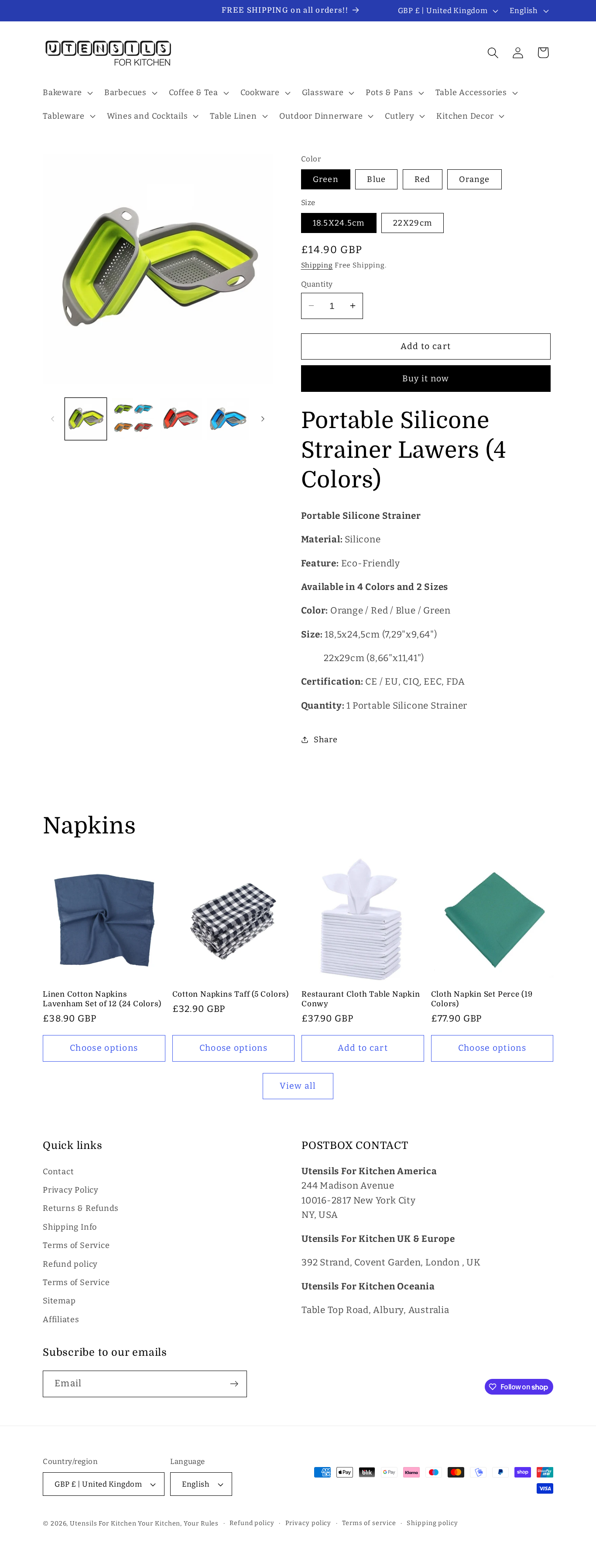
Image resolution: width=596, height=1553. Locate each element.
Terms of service (369, 1523)
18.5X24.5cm (339, 222)
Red (422, 179)
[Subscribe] (234, 1384)
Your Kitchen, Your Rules (178, 1523)
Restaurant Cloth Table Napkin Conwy (360, 999)
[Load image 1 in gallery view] (86, 419)
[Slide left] (52, 419)
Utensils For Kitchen (103, 1523)
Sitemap (59, 1301)
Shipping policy (432, 1523)
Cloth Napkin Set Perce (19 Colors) (482, 999)
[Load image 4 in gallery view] (228, 419)
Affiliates (61, 1319)
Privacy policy (308, 1523)
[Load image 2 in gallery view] (133, 419)
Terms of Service (76, 1245)
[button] (66, 93)
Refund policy (70, 1264)
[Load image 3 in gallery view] (181, 419)
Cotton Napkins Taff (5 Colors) (230, 994)
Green (326, 179)
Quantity (317, 283)
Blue (376, 179)
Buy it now (425, 378)
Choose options (104, 1048)
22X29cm (412, 222)
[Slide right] (263, 419)
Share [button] (325, 739)
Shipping (317, 265)
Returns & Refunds (81, 1209)
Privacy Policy (71, 1190)
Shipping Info (70, 1227)
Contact (58, 1171)
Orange (474, 179)
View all (298, 1086)
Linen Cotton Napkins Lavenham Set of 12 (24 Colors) (102, 999)
